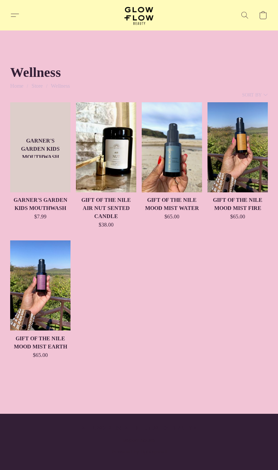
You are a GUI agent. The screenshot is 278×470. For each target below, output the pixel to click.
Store (37, 86)
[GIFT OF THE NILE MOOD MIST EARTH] (40, 285)
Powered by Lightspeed (139, 451)
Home (16, 86)
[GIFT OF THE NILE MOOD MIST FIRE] (237, 147)
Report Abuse (139, 440)
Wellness (60, 86)
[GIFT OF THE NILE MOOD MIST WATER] (172, 147)
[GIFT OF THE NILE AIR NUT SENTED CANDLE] (106, 147)
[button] (139, 15)
